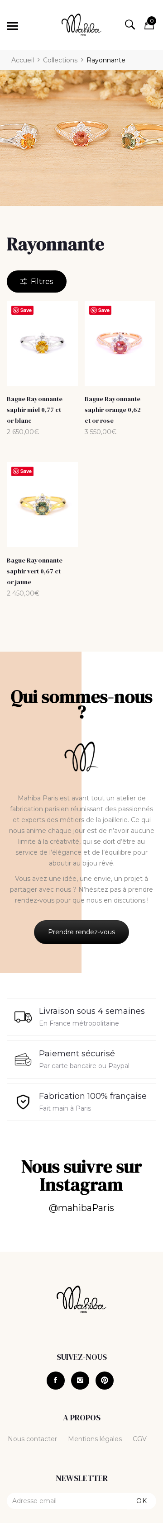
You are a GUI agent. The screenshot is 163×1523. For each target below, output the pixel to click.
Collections (60, 60)
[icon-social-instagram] (80, 1381)
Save (26, 310)
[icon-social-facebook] (56, 1381)
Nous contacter (32, 1439)
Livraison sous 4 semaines (92, 1011)
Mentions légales (95, 1439)
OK (141, 1501)
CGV (140, 1439)
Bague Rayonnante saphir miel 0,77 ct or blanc (34, 409)
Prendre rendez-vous (81, 932)
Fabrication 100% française (93, 1096)
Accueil (22, 60)
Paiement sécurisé (77, 1054)
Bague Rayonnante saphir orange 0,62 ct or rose (113, 409)
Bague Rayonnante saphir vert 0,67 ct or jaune (34, 571)
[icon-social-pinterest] (105, 1381)
